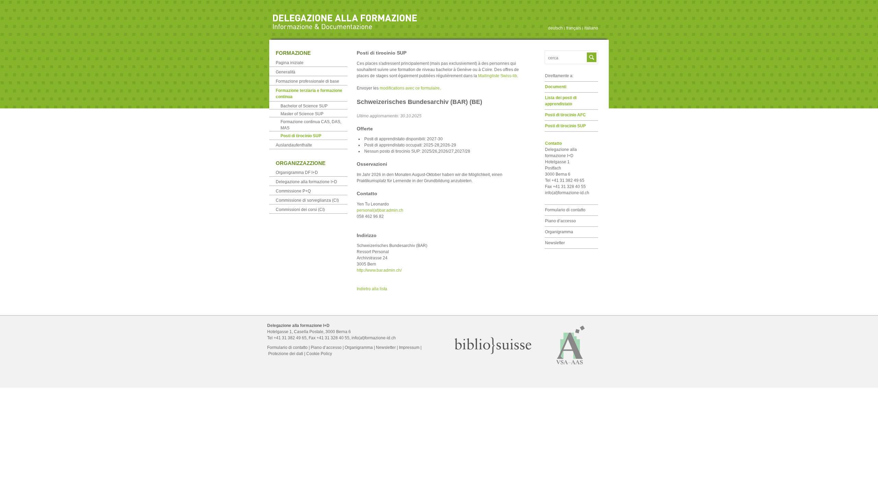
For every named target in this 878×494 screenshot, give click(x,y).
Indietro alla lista (372, 288)
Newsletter (555, 242)
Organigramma (559, 232)
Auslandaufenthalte (294, 145)
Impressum (409, 347)
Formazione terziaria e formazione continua (309, 93)
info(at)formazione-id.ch (567, 192)
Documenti (555, 86)
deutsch (555, 28)
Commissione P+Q (293, 191)
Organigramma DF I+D (297, 172)
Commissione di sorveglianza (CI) (307, 200)
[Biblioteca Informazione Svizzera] (493, 352)
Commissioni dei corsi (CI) (300, 209)
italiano (591, 28)
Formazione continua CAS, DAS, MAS (311, 124)
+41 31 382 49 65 (290, 338)
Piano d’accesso (560, 221)
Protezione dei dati (285, 353)
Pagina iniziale (290, 62)
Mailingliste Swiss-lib (497, 75)
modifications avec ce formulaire (410, 88)
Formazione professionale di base (307, 81)
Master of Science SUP (302, 113)
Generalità (285, 72)
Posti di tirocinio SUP (565, 126)
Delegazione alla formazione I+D (306, 181)
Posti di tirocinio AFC (565, 115)
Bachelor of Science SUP (304, 106)
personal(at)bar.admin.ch (380, 210)
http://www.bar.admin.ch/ (379, 270)
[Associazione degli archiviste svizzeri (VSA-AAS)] (571, 367)
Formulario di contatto (565, 210)
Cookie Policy (319, 353)
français (573, 28)
